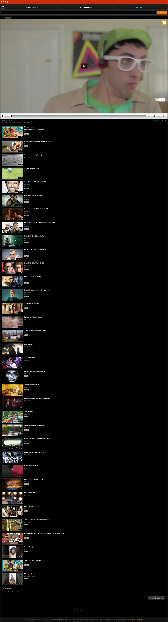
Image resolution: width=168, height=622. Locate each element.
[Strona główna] (5, 2)
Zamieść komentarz (156, 598)
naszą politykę (57, 619)
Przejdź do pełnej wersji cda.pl (84, 610)
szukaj (162, 13)
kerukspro (9, 120)
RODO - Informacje (138, 619)
